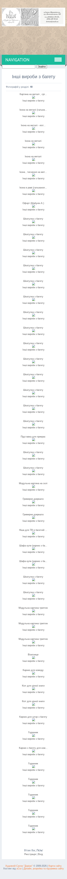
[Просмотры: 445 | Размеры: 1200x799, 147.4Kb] (33, 798)
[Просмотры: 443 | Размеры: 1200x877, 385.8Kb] (33, 642)
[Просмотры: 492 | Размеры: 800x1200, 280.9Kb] (33, 704)
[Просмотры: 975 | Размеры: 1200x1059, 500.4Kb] (33, 378)
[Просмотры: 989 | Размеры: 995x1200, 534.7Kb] (33, 113)
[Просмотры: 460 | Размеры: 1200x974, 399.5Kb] (33, 440)
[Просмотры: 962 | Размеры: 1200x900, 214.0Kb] (33, 222)
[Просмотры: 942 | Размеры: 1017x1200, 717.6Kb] (33, 175)
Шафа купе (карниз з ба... (33, 545)
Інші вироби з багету (33, 100)
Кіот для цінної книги (33, 685)
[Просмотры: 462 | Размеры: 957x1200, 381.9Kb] (33, 658)
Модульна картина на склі (33, 483)
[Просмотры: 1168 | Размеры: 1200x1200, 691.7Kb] (33, 331)
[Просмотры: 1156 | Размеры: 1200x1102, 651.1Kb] (33, 97)
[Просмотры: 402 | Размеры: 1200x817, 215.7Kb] (33, 829)
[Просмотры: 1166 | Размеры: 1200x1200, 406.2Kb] (33, 284)
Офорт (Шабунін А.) (33, 203)
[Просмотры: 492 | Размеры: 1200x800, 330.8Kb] (33, 627)
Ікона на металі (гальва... (33, 109)
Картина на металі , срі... (33, 94)
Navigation (17, 60)
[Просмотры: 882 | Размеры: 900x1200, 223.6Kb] (33, 206)
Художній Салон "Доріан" (19, 866)
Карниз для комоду (33, 670)
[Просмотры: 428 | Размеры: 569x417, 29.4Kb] (33, 767)
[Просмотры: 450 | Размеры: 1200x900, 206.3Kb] (33, 471)
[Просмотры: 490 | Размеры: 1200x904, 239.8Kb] (33, 580)
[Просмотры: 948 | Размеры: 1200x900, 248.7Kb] (33, 393)
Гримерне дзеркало (33, 499)
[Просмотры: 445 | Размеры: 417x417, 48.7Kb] (33, 736)
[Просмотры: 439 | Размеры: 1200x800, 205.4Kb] (33, 751)
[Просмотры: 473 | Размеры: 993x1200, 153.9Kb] (33, 502)
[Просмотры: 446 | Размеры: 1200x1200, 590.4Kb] (33, 409)
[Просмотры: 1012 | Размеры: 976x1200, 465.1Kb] (33, 129)
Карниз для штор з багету (33, 716)
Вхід (40, 854)
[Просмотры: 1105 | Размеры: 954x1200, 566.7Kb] (33, 191)
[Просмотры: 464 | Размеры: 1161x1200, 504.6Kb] (33, 533)
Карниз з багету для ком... (33, 748)
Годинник (33, 732)
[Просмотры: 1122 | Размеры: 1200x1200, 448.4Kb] (33, 346)
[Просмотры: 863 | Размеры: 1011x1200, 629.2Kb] (33, 144)
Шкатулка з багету (33, 218)
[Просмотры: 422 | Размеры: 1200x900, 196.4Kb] (33, 455)
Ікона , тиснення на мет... (33, 172)
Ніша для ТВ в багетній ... (33, 530)
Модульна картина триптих (33, 608)
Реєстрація (30, 854)
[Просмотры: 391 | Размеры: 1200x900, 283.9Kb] (33, 424)
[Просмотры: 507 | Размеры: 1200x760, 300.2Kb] (33, 564)
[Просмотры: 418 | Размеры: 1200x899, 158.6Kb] (33, 813)
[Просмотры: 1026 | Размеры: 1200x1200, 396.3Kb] (33, 269)
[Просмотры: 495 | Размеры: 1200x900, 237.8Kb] (33, 596)
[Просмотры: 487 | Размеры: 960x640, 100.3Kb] (33, 720)
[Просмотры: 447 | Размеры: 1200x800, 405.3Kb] (33, 611)
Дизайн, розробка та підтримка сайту (44, 868)
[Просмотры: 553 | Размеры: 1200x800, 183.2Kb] (33, 518)
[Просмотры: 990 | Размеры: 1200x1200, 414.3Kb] (33, 238)
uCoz (19, 868)
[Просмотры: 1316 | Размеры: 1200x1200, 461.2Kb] (33, 253)
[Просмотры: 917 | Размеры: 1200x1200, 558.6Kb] (33, 300)
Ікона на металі (33, 141)
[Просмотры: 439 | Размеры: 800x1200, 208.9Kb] (33, 673)
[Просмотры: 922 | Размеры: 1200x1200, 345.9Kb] (33, 315)
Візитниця (33, 654)
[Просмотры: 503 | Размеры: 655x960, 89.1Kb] (33, 549)
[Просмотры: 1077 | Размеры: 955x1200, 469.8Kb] (33, 160)
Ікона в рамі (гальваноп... (33, 187)
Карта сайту (55, 866)
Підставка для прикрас (33, 436)
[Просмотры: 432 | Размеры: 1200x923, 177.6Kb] (33, 782)
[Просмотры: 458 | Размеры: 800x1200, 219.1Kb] (33, 689)
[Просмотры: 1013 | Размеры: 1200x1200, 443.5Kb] (33, 362)
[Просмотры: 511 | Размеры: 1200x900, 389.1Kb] (33, 487)
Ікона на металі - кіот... (33, 125)
